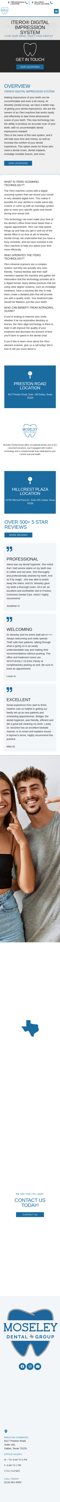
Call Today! (11, 1479)
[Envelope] (37, 1366)
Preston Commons (16, 1437)
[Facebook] (22, 1366)
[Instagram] (30, 1366)
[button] (56, 11)
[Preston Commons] (6, 1431)
